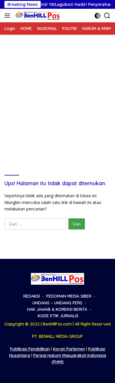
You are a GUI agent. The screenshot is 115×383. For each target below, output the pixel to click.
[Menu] (8, 16)
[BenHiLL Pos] (37, 16)
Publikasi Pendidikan (30, 349)
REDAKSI (31, 296)
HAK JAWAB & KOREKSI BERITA (57, 309)
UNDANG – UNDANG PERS (57, 303)
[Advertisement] (57, 95)
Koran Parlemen (69, 349)
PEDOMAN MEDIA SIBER (68, 296)
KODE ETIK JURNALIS (58, 315)
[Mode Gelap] (97, 16)
